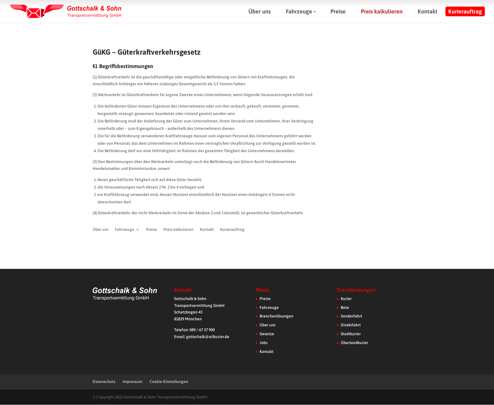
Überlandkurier (354, 342)
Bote (345, 307)
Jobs (264, 342)
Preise (338, 11)
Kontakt (427, 11)
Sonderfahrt (351, 316)
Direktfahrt (351, 325)
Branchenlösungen (276, 316)
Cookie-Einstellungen (169, 381)
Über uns (259, 11)
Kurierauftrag (465, 11)
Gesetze (267, 333)
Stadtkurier (351, 333)
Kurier (346, 298)
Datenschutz (104, 381)
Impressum (132, 381)
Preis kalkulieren (382, 11)
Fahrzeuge (299, 11)
